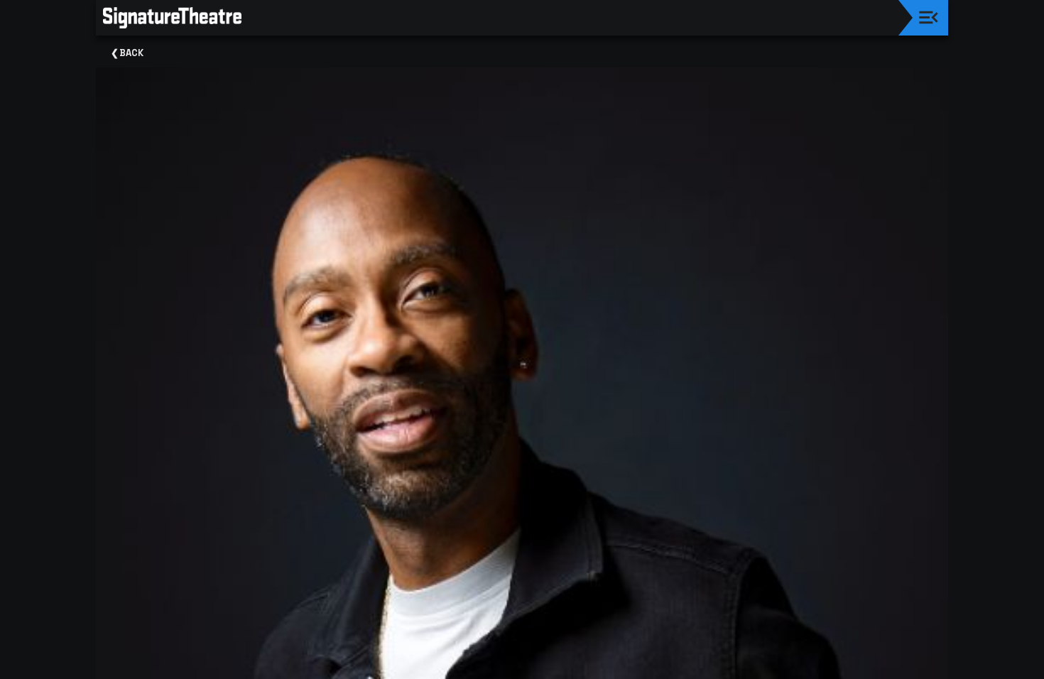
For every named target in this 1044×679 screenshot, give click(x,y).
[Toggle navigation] (928, 17)
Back (131, 53)
